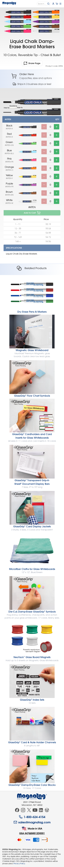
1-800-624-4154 (34, 817)
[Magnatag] (32, 796)
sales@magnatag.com (34, 822)
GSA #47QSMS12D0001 (32, 833)
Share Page (34, 63)
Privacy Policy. (19, 863)
